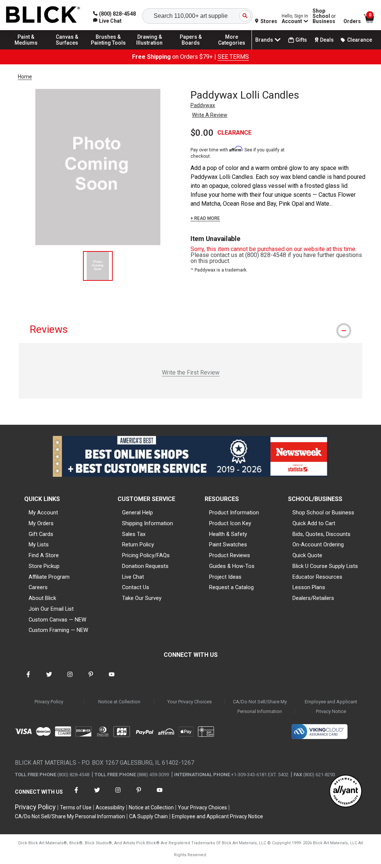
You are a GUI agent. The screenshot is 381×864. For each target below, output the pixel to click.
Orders (352, 21)
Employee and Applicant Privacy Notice (331, 706)
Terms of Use (76, 807)
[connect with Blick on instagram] (70, 678)
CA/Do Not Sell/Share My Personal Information (260, 706)
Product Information (234, 512)
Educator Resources (317, 577)
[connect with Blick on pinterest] (90, 678)
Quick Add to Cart (313, 523)
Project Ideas (225, 577)
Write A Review (209, 115)
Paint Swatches (228, 544)
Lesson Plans (308, 587)
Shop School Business (324, 16)
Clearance (359, 40)
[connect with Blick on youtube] (111, 678)
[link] (107, 21)
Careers (38, 587)
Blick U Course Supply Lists (325, 566)
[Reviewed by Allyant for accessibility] (345, 791)
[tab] (190, 329)
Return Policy (138, 544)
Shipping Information (147, 523)
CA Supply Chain (148, 816)
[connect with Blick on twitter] (49, 678)
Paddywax (202, 105)
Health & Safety (228, 534)
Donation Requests (145, 566)
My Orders (41, 523)
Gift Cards (41, 534)
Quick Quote (307, 555)
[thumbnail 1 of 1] (98, 266)
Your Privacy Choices (189, 701)
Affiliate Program (49, 577)
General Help (137, 512)
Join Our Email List (51, 609)
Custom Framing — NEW (58, 630)
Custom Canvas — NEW (57, 619)
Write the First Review (191, 372)
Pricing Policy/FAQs (146, 555)
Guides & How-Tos (231, 566)
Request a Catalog (231, 587)
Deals (327, 40)
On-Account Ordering (318, 544)
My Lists (39, 544)
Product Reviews (229, 555)
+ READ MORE (205, 218)
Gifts (301, 40)
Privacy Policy (49, 701)
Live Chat (133, 577)
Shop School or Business (323, 512)
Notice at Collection (119, 701)
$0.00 (202, 133)
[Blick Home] (43, 15)
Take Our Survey (141, 598)
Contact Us (135, 587)
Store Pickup (44, 566)
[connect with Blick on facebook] (28, 678)
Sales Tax (133, 534)
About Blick (42, 598)
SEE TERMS (233, 56)
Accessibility (110, 807)
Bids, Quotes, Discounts (321, 534)
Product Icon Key (230, 523)
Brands (264, 40)
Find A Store (44, 555)
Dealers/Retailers (313, 598)
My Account (43, 512)
